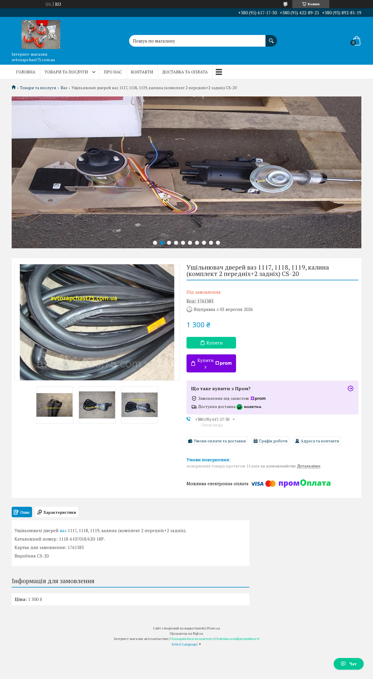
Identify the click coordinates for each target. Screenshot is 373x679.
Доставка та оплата (185, 72)
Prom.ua (213, 628)
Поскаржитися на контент (191, 638)
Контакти (142, 72)
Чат (353, 663)
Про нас (113, 72)
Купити (214, 343)
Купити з (205, 363)
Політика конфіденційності (237, 638)
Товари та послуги (66, 72)
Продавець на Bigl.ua (186, 633)
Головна (26, 72)
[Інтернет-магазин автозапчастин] (41, 33)
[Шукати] (271, 38)
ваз (63, 530)
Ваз (64, 87)
